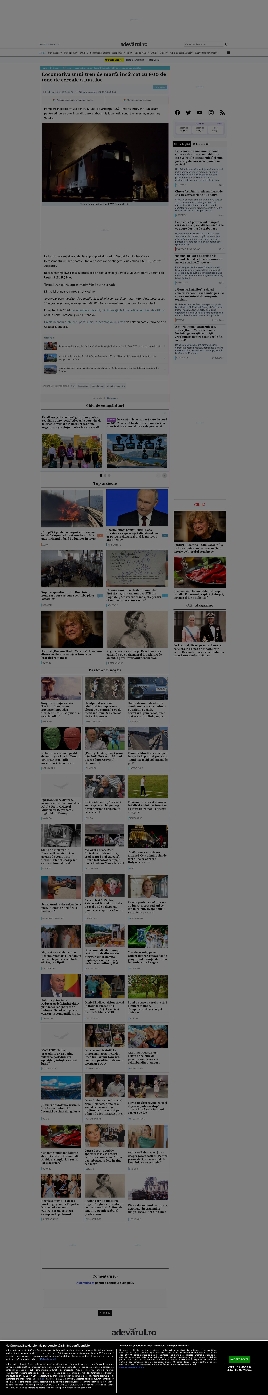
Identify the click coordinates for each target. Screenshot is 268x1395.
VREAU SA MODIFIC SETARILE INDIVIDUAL (239, 1368)
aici (42, 1378)
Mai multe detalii (48, 1359)
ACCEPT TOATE (239, 1359)
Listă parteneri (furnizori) (131, 1367)
